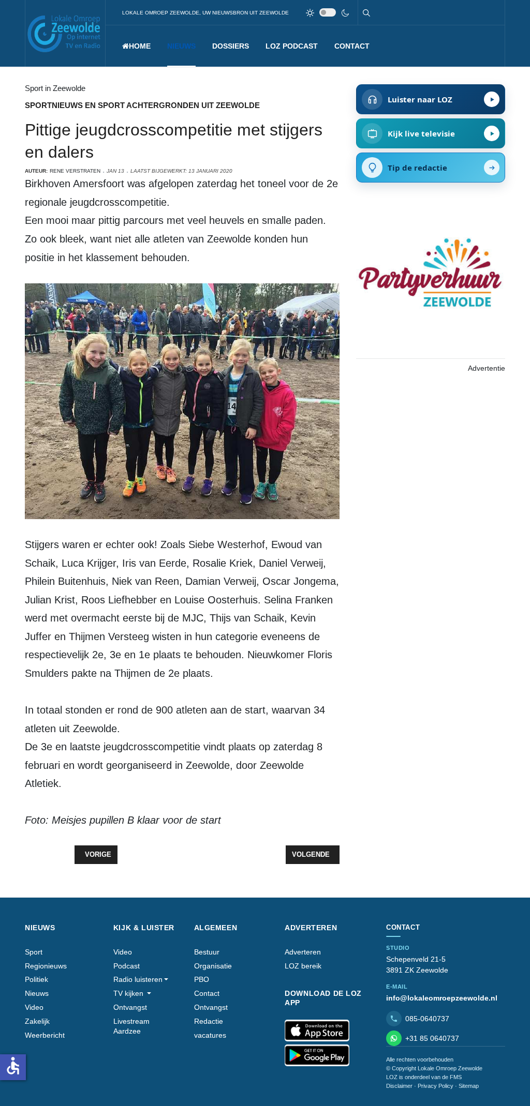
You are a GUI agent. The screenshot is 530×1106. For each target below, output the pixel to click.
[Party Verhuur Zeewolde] (430, 283)
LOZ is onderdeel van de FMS (424, 1077)
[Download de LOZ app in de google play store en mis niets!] (317, 1055)
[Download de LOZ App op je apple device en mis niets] (317, 1030)
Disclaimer (399, 1086)
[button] (181, 46)
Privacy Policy (435, 1086)
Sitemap (469, 1086)
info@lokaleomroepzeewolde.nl (441, 998)
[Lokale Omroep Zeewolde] (65, 33)
